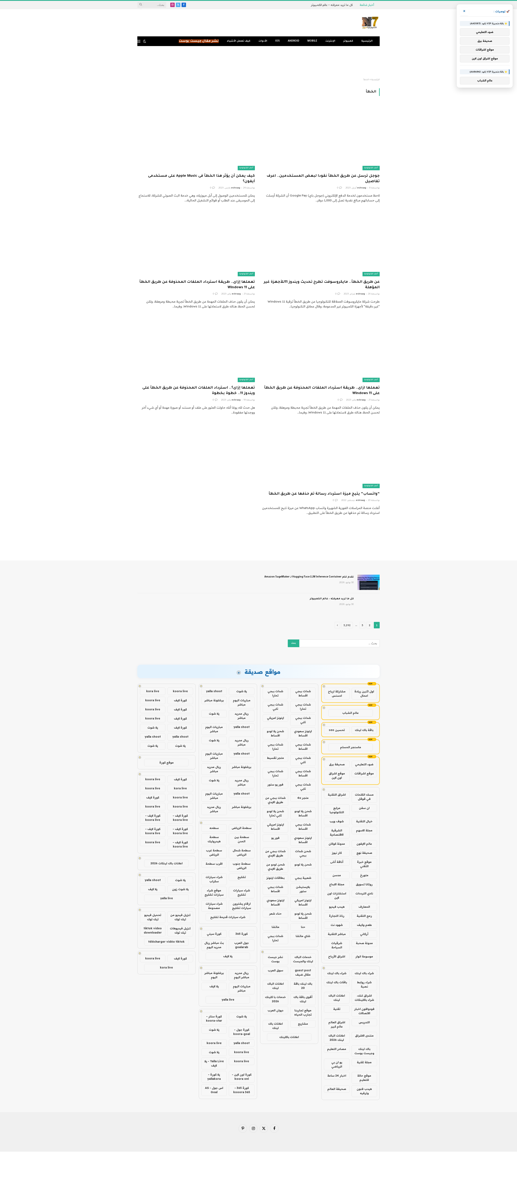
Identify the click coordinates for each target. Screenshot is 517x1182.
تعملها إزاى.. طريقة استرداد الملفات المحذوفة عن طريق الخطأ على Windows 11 (197, 285)
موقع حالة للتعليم (364, 1078)
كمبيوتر (348, 41)
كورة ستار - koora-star (214, 1018)
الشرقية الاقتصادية (337, 832)
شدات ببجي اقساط (303, 693)
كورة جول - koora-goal (241, 1032)
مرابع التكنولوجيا (337, 810)
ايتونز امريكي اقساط (275, 827)
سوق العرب (275, 970)
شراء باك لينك (364, 973)
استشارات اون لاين (336, 895)
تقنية (336, 1009)
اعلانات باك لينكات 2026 (166, 863)
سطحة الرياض (241, 828)
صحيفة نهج (364, 853)
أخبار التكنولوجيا (371, 168)
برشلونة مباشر (214, 700)
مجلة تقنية (364, 1062)
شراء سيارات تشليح (241, 892)
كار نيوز (337, 853)
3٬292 (347, 625)
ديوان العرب (275, 1010)
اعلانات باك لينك (275, 1026)
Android (293, 41)
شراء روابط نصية (364, 984)
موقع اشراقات (364, 773)
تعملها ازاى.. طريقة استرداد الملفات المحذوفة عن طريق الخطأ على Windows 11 (322, 390)
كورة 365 (241, 934)
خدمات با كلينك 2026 (275, 999)
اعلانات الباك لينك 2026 (336, 1038)
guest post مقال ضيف (303, 972)
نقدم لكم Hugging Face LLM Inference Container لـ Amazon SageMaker (309, 577)
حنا (303, 927)
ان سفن (364, 808)
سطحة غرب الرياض (214, 852)
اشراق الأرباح (336, 956)
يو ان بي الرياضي (336, 1064)
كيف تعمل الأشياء (238, 41)
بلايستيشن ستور (303, 889)
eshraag (361, 188)
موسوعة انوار (364, 956)
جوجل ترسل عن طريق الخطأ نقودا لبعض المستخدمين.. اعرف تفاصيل (323, 179)
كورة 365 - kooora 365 (241, 1090)
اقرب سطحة (214, 863)
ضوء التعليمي (364, 764)
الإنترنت (330, 41)
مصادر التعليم (336, 1049)
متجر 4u (303, 798)
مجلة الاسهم (364, 830)
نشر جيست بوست (275, 959)
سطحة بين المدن (241, 839)
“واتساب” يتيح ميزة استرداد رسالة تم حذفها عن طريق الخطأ (324, 494)
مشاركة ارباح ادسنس (337, 693)
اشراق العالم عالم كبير (336, 1024)
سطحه (214, 828)
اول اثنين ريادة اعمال (364, 693)
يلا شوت (241, 691)
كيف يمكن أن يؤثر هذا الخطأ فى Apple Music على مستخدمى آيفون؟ (201, 179)
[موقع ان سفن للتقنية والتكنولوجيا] (370, 23)
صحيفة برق (337, 764)
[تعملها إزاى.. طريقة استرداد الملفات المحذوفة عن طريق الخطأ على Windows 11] (196, 243)
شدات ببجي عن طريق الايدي (275, 800)
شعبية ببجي (303, 878)
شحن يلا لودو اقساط (275, 733)
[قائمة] (138, 41)
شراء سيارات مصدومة (214, 906)
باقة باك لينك (364, 730)
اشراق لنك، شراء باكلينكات (364, 998)
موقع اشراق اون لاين (337, 775)
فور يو (275, 838)
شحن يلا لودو (303, 864)
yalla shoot (214, 691)
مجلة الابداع (336, 884)
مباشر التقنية (337, 934)
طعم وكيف (364, 925)
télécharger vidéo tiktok (166, 941)
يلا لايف (227, 956)
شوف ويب (337, 821)
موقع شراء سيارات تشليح (214, 892)
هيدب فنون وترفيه (364, 1091)
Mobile (312, 41)
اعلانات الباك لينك (336, 998)
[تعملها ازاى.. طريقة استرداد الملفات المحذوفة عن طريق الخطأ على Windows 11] (321, 349)
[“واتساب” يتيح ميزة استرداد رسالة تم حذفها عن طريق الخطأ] (321, 455)
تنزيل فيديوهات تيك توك (180, 930)
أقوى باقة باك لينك (302, 999)
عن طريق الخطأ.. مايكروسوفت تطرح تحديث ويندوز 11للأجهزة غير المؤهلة (322, 285)
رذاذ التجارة (336, 916)
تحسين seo (337, 730)
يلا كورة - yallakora (214, 1077)
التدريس (364, 1022)
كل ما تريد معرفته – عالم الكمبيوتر (332, 5)
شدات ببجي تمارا (275, 693)
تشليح (241, 877)
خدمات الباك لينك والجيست (303, 959)
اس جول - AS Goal (214, 1090)
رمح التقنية (364, 916)
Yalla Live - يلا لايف (214, 1063)
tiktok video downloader (153, 930)
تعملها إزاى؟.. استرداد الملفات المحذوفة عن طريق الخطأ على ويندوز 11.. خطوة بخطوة (198, 390)
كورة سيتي (214, 934)
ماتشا (275, 927)
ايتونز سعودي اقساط (303, 733)
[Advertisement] (258, 62)
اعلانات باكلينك (289, 1037)
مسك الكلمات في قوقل (364, 797)
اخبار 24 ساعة (336, 1075)
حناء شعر (275, 913)
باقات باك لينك (336, 982)
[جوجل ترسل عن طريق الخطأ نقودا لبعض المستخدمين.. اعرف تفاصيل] (321, 137)
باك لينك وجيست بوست (364, 1051)
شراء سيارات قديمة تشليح (227, 917)
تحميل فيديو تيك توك (152, 917)
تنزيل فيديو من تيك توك (180, 917)
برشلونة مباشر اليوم (214, 975)
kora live (152, 691)
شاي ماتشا (303, 936)
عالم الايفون (364, 843)
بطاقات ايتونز (275, 878)
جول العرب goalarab (241, 945)
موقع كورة (166, 762)
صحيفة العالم (336, 1089)
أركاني (364, 934)
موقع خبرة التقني (364, 864)
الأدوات (262, 41)
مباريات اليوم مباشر (241, 702)
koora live (214, 1043)
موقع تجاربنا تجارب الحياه (303, 1012)
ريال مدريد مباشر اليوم (241, 975)
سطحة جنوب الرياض (241, 866)
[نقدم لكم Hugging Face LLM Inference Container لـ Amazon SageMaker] (368, 582)
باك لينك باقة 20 (303, 986)
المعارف (364, 907)
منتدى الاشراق (364, 1035)
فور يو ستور (275, 784)
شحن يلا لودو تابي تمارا (275, 813)
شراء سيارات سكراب (214, 879)
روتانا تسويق (364, 884)
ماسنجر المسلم (350, 747)
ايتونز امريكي (275, 718)
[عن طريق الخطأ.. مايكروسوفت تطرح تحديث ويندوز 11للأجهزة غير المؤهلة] (321, 243)
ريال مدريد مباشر (242, 716)
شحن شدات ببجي (303, 853)
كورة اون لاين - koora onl (241, 1077)
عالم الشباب (350, 713)
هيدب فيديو (337, 907)
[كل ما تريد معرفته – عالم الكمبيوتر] (368, 604)
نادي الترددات (364, 893)
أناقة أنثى (336, 862)
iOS (277, 41)
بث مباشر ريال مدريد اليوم (214, 945)
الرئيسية (367, 41)
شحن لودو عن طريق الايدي (275, 867)
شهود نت (337, 925)
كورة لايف (180, 700)
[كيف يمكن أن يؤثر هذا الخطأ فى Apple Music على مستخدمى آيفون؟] (196, 137)
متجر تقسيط (275, 758)
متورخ (364, 875)
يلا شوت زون (180, 889)
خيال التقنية (364, 821)
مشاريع (303, 1023)
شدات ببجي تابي (275, 707)
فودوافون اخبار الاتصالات (364, 1011)
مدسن (336, 875)
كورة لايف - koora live (180, 818)
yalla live (228, 999)
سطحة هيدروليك (214, 839)
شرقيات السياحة (336, 945)
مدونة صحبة (364, 943)
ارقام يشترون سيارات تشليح (241, 906)
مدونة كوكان (337, 843)
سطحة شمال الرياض (242, 852)
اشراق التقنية (337, 794)
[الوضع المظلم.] (144, 41)
